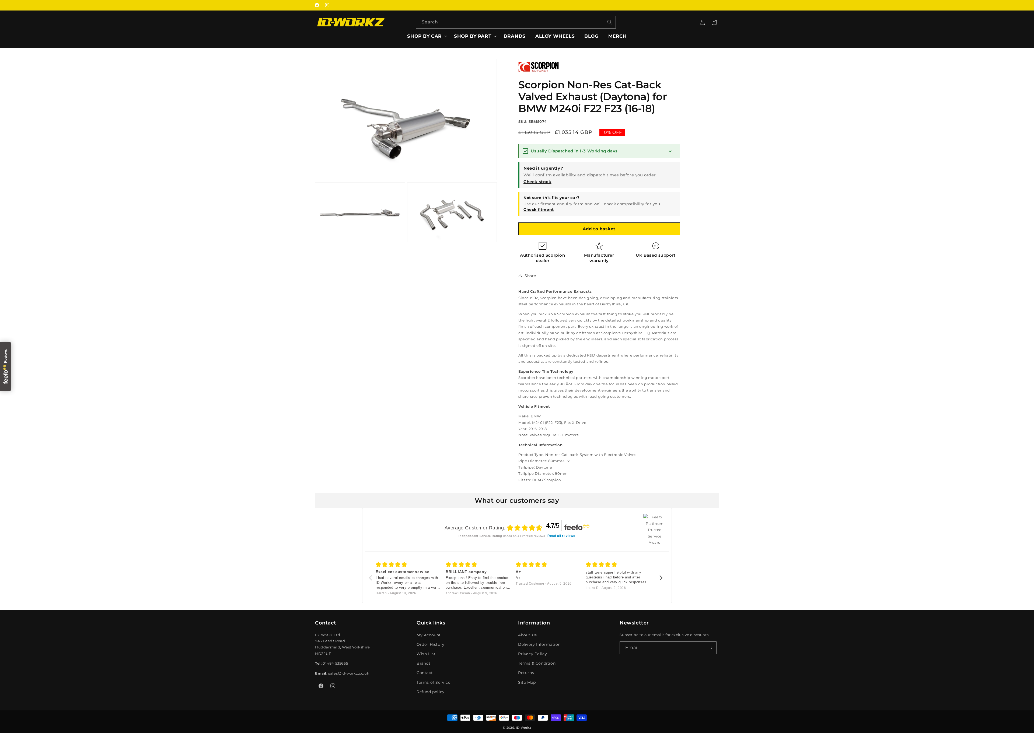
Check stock (537, 181)
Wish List (426, 653)
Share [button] (530, 275)
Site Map (527, 682)
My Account (429, 634)
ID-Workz (523, 727)
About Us (527, 634)
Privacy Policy (532, 653)
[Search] (610, 22)
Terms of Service (433, 682)
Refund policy (431, 691)
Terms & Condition (537, 663)
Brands (424, 663)
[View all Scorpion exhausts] (538, 73)
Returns (526, 672)
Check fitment (538, 209)
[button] (425, 36)
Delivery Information (539, 644)
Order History (431, 644)
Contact (425, 672)
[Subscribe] (710, 647)
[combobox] (516, 22)
